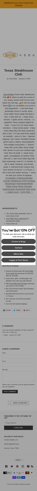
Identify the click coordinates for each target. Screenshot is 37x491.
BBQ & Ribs (18, 254)
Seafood (18, 247)
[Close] (33, 228)
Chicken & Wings (18, 241)
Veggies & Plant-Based (18, 260)
